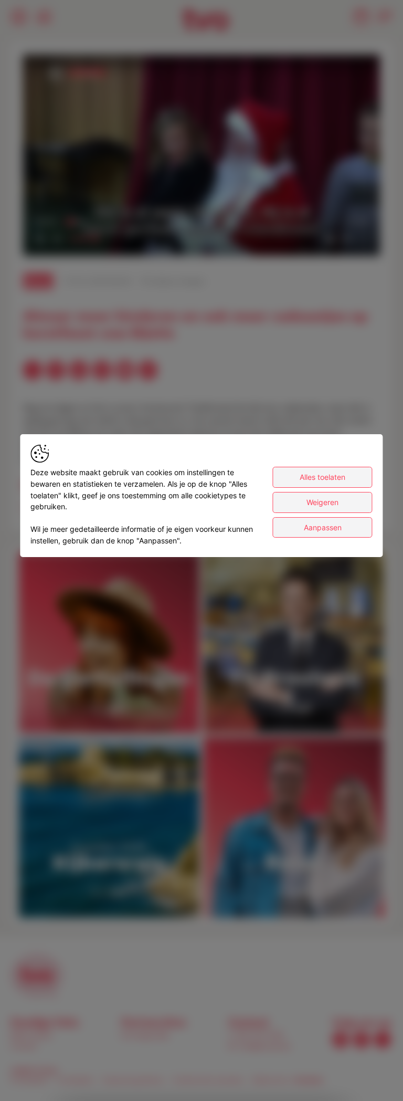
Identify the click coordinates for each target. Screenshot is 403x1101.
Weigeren (322, 502)
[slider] (201, 222)
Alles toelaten (322, 477)
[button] (203, 157)
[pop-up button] (346, 238)
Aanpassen (323, 527)
